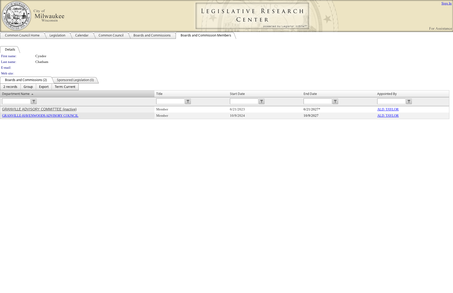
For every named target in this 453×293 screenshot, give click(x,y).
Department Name (16, 94)
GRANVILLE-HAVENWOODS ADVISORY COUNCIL (40, 116)
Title (159, 94)
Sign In (446, 3)
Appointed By (387, 94)
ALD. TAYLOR (388, 109)
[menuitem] (10, 87)
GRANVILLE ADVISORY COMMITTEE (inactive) (39, 109)
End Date (310, 94)
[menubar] (39, 86)
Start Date (237, 94)
